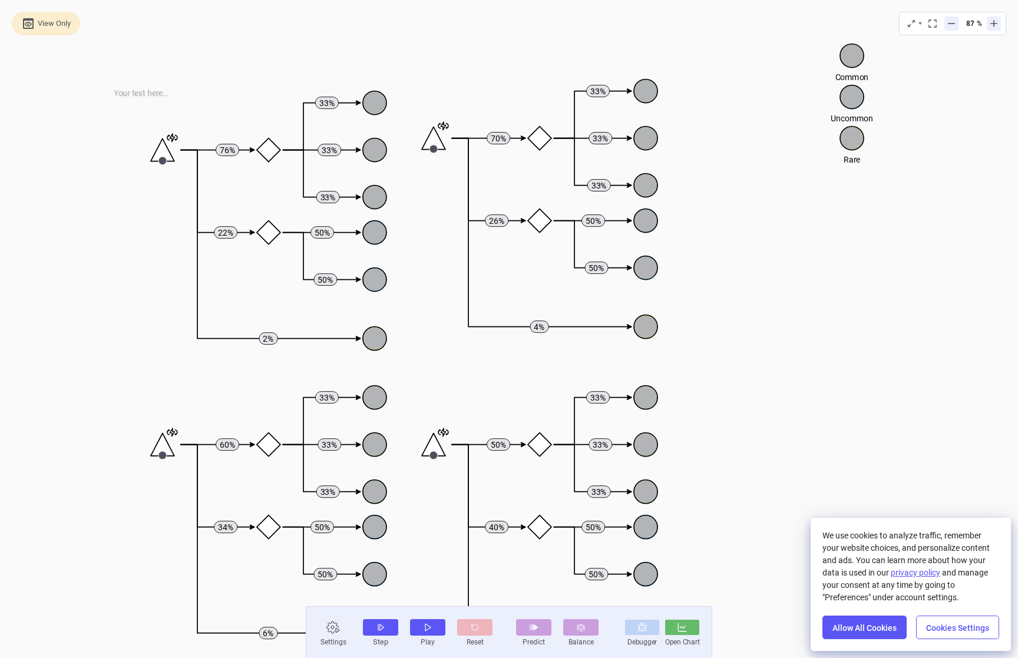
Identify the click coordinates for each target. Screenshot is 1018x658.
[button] (333, 627)
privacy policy (915, 572)
